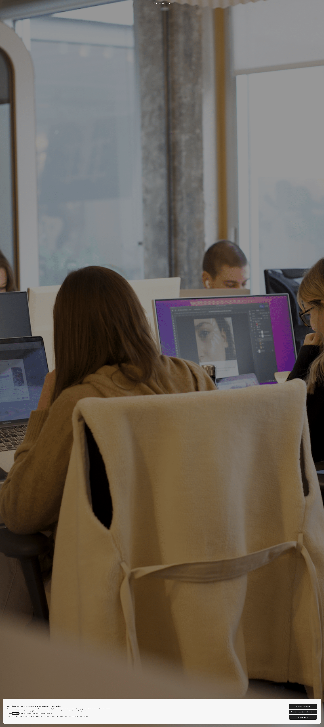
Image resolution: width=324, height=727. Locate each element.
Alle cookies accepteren (303, 706)
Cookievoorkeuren (303, 717)
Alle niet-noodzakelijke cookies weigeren (303, 712)
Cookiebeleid (15, 713)
